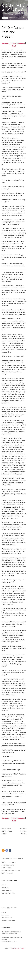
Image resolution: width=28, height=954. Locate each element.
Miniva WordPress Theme (17, 948)
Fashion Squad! (23, 831)
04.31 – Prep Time (7, 868)
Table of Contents (18, 43)
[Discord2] (6, 850)
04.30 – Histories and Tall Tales (11, 870)
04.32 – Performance (8, 865)
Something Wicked (13, 7)
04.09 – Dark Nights (7, 831)
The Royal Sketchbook (8, 893)
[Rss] (3, 850)
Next (14, 46)
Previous (5, 43)
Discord (4, 885)
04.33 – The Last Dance (8, 862)
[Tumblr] (10, 850)
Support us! (5, 887)
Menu (5, 18)
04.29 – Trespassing (7, 873)
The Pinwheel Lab (7, 890)
